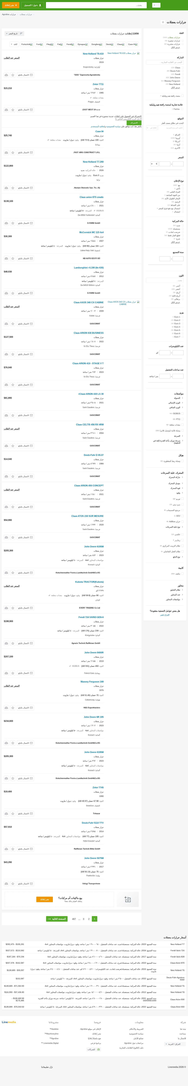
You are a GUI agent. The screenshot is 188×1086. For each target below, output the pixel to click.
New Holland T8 (177, 992)
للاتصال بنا (182, 1038)
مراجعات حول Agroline (133, 1043)
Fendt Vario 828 (177, 957)
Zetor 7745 (98, 787)
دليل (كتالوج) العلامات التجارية (131, 1048)
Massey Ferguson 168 (92, 682)
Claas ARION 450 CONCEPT (89, 485)
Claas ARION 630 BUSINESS (89, 333)
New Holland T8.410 (93, 54)
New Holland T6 (177, 970)
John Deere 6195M (94, 546)
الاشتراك (134, 123)
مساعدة (183, 1034)
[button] (12, 75)
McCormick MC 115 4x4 (91, 232)
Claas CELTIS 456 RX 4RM (90, 424)
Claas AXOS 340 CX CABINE (89, 302)
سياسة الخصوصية (113, 126)
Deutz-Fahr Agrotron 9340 (175, 978)
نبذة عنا (183, 1029)
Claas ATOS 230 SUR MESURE (87, 516)
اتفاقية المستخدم (98, 126)
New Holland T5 (177, 986)
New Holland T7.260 (93, 162)
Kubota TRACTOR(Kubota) (89, 582)
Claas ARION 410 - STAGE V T (88, 363)
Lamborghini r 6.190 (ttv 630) (89, 267)
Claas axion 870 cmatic (92, 197)
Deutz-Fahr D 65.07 (94, 455)
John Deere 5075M (94, 858)
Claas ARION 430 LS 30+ (91, 394)
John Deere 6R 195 (94, 717)
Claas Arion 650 (177, 1007)
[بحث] (144, 5)
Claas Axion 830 (177, 999)
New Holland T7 (177, 944)
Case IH (100, 131)
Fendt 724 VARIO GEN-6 (91, 617)
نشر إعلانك (44, 899)
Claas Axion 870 (177, 963)
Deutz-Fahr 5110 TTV (93, 823)
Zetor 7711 (98, 84)
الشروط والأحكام (136, 1029)
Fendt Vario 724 (177, 950)
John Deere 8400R (94, 652)
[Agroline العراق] (175, 5)
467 (74, 919)
